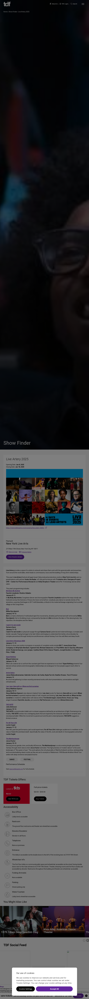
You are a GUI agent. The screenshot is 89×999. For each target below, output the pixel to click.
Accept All (54, 989)
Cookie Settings (25, 989)
